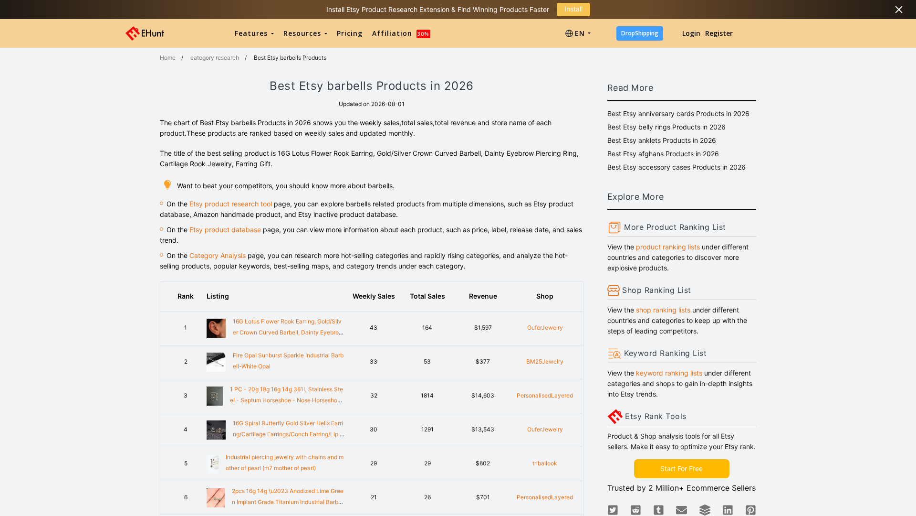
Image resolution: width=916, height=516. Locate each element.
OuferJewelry (545, 327)
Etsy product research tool (230, 204)
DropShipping (639, 33)
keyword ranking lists (669, 373)
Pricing (350, 33)
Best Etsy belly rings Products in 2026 (666, 127)
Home (168, 57)
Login (691, 33)
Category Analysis (217, 255)
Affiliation (400, 33)
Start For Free (681, 468)
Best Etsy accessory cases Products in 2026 (676, 167)
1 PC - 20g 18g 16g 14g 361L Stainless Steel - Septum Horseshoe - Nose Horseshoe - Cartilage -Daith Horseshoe (286, 400)
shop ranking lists (663, 310)
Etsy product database (225, 230)
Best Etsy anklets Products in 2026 (661, 140)
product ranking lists (668, 247)
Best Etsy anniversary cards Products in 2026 (678, 113)
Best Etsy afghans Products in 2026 (663, 154)
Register (719, 33)
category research (214, 57)
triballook (544, 463)
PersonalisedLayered (545, 395)
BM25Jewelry (544, 361)
